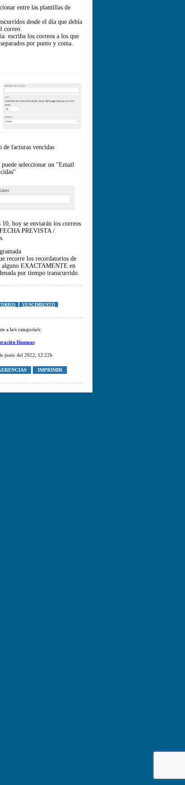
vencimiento (38, 304)
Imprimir (50, 370)
